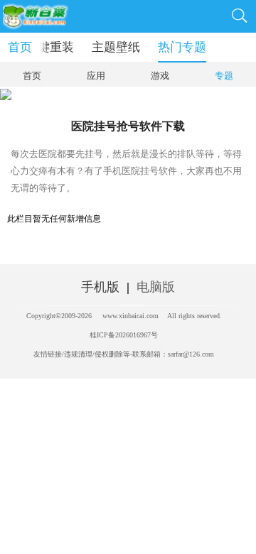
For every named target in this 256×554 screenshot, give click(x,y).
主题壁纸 (116, 47)
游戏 (160, 75)
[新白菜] (41, 16)
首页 (20, 47)
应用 (96, 75)
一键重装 (50, 47)
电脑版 (156, 287)
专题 (224, 75)
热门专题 (182, 47)
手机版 (100, 287)
